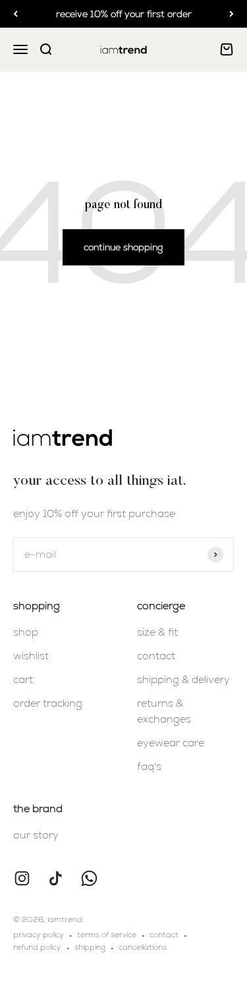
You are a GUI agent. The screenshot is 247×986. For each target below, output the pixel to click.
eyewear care (170, 743)
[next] (231, 14)
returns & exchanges (164, 711)
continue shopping (123, 247)
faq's (149, 766)
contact (156, 656)
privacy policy (38, 934)
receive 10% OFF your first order (124, 14)
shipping (89, 947)
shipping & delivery (183, 679)
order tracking (47, 703)
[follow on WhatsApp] (89, 878)
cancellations (143, 947)
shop (25, 632)
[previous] (15, 14)
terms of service (106, 934)
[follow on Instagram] (22, 878)
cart (23, 679)
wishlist (31, 656)
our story (36, 835)
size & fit (157, 632)
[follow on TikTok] (56, 878)
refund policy (37, 947)
